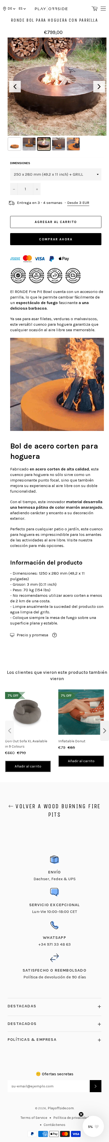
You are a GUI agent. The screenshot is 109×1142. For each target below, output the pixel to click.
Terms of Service (34, 1118)
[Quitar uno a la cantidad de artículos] (14, 189)
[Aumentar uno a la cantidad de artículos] (37, 189)
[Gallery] (57, 95)
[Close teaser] (81, 1114)
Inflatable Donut (71, 741)
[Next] (99, 87)
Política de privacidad (71, 1118)
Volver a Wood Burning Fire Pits (57, 810)
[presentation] (9, 731)
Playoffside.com (61, 1108)
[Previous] (15, 87)
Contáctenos (54, 1125)
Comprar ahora (55, 239)
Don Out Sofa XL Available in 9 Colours (26, 744)
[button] (22, 8)
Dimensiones (20, 163)
